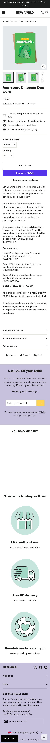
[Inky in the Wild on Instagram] (35, 667)
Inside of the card (11, 139)
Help (5, 684)
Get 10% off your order (15, 694)
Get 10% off (10, 738)
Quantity (7, 151)
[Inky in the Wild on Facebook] (40, 667)
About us (8, 675)
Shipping (7, 103)
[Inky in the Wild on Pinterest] (45, 667)
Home (5, 21)
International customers (14, 338)
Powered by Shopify (36, 740)
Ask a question (10, 346)
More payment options (25, 179)
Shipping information (13, 330)
